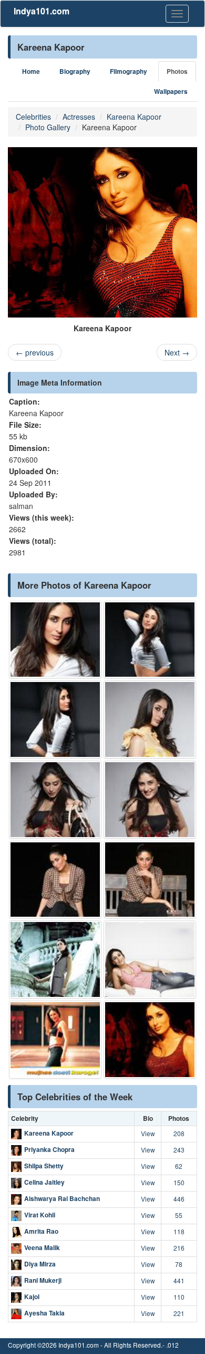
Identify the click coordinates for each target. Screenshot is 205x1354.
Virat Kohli (39, 1214)
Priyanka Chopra (49, 1149)
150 (178, 1182)
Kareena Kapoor (134, 116)
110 (178, 1296)
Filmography (128, 71)
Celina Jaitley (44, 1182)
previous (35, 352)
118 (178, 1231)
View (148, 1133)
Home (31, 71)
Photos (177, 71)
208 (178, 1133)
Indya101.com (41, 11)
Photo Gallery (47, 127)
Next (177, 352)
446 (178, 1198)
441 (178, 1280)
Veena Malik (42, 1247)
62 (178, 1165)
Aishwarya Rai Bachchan (62, 1198)
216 (178, 1247)
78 (178, 1264)
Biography (74, 71)
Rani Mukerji (43, 1280)
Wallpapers (171, 91)
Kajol (31, 1296)
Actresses (79, 116)
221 (178, 1313)
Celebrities (33, 116)
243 (178, 1149)
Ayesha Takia (44, 1313)
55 (178, 1215)
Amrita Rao (41, 1231)
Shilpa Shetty (44, 1165)
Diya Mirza (40, 1264)
